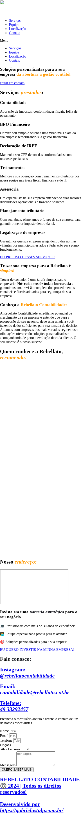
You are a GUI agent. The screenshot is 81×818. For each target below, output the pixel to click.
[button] (40, 41)
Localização (17, 29)
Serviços (15, 20)
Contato (14, 33)
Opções (5, 745)
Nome (5, 731)
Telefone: (14, 706)
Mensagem (8, 765)
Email (4, 736)
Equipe (14, 25)
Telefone (6, 740)
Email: (34, 689)
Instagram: (27, 673)
